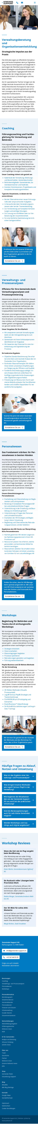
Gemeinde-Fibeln (7, 1074)
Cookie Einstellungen (8, 1108)
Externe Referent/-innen (9, 1063)
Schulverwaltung (7, 1010)
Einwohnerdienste (7, 1000)
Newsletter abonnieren (10, 965)
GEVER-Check (6, 1045)
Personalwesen (7, 986)
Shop (3, 1071)
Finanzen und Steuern (9, 1008)
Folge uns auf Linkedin (10, 963)
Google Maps (6, 1095)
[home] (7, 2)
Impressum (5, 1103)
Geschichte (5, 1055)
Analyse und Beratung (9, 1039)
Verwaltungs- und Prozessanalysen (13, 984)
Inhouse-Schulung (7, 1042)
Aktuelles (5, 1085)
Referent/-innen (7, 1029)
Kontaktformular (7, 1098)
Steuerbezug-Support (9, 1076)
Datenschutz (6, 1106)
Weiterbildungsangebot (9, 1024)
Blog (3, 1082)
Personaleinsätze (8, 994)
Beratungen (6, 978)
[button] (35, 2)
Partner (4, 1058)
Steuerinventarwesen (8, 1015)
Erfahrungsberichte (8, 1026)
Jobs (3, 1066)
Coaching (5, 981)
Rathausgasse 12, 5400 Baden (13, 945)
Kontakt (5, 1093)
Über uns (5, 1050)
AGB (3, 1031)
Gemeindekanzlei (7, 1002)
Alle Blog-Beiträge (8, 1087)
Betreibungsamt (7, 997)
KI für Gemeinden (8, 1037)
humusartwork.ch (7, 1120)
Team (4, 1053)
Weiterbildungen (8, 1021)
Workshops (5, 989)
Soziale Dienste (7, 1013)
